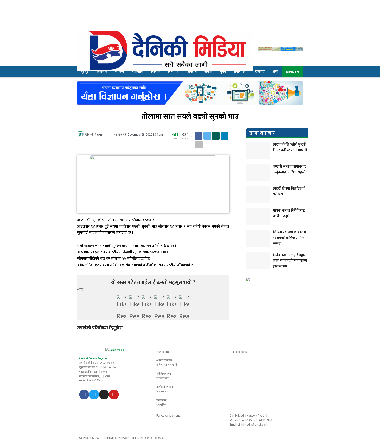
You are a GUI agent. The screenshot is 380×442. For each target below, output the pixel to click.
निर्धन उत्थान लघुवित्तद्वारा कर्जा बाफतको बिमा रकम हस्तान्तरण (290, 260)
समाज (208, 71)
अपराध (192, 71)
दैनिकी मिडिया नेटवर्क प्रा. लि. (93, 358)
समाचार (102, 71)
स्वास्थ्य (119, 71)
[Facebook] (84, 394)
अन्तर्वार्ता (174, 71)
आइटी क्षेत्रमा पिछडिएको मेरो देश (289, 191)
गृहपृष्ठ (85, 71)
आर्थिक (155, 71)
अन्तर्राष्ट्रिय (240, 71)
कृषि (223, 71)
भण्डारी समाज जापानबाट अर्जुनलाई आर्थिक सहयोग (290, 169)
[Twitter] (94, 394)
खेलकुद (260, 71)
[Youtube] (114, 394)
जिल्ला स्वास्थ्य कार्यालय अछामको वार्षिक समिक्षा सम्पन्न (289, 238)
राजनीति (137, 71)
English (292, 71)
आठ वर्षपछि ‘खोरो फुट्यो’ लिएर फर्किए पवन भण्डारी (290, 147)
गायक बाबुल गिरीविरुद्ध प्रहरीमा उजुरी (289, 213)
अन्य (275, 71)
